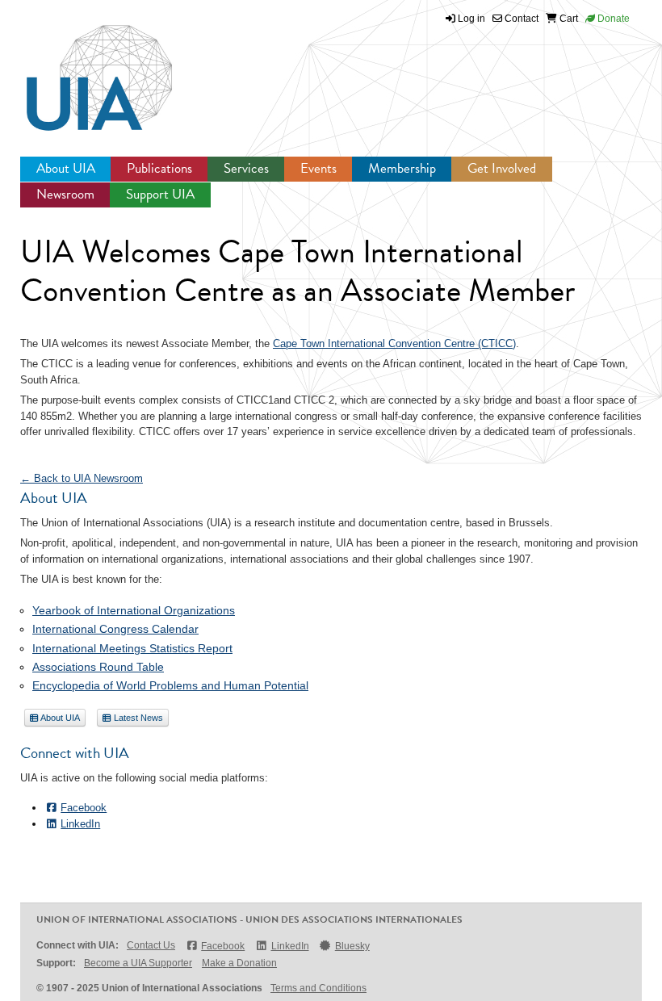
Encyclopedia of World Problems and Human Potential (170, 685)
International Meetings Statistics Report (132, 648)
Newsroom (65, 194)
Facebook (84, 808)
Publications (159, 168)
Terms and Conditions (318, 988)
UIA (80, 68)
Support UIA (160, 194)
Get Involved (501, 168)
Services (246, 168)
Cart (567, 18)
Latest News (137, 717)
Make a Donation (239, 963)
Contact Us (151, 945)
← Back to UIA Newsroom (81, 478)
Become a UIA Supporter (138, 963)
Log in (471, 18)
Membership (402, 168)
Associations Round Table (98, 666)
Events (318, 168)
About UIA (65, 168)
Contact (520, 18)
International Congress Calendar (115, 628)
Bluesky (352, 946)
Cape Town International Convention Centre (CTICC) (394, 343)
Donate (612, 18)
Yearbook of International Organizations (133, 610)
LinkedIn (80, 824)
